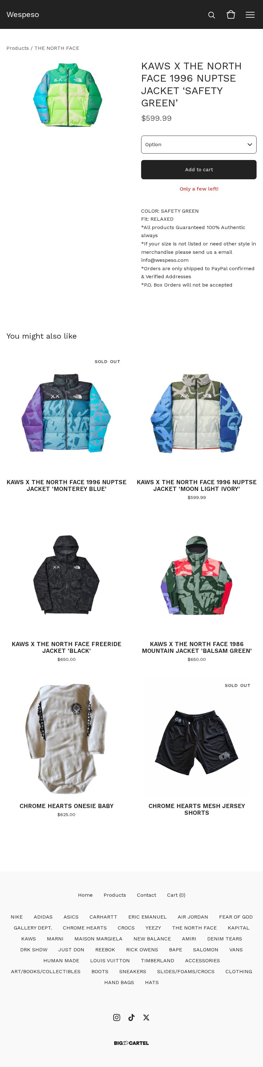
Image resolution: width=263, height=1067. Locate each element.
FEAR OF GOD (236, 917)
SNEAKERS (132, 971)
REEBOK (105, 950)
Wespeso (22, 14)
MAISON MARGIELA (98, 939)
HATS (152, 982)
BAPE (175, 950)
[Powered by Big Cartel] (131, 1043)
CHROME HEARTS (85, 928)
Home (85, 895)
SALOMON (205, 950)
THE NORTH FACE (56, 48)
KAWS (28, 939)
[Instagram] (117, 1017)
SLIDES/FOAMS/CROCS (186, 971)
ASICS (71, 917)
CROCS (126, 928)
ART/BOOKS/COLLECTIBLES (46, 971)
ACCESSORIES (202, 960)
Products (17, 48)
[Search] (211, 14)
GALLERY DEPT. (33, 928)
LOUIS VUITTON (110, 960)
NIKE (17, 917)
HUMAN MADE (61, 960)
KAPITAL (239, 928)
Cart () (176, 895)
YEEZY (153, 928)
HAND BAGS (119, 982)
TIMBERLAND (157, 960)
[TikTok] (131, 1017)
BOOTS (99, 971)
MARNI (55, 939)
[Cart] (231, 14)
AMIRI (189, 939)
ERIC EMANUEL (147, 917)
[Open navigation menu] (250, 14)
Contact (146, 895)
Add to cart (199, 169)
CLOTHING (238, 971)
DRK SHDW (33, 950)
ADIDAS (43, 917)
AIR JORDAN (193, 917)
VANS (236, 950)
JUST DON (71, 950)
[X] (146, 1017)
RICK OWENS (142, 950)
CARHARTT (103, 917)
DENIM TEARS (224, 939)
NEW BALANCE (152, 939)
